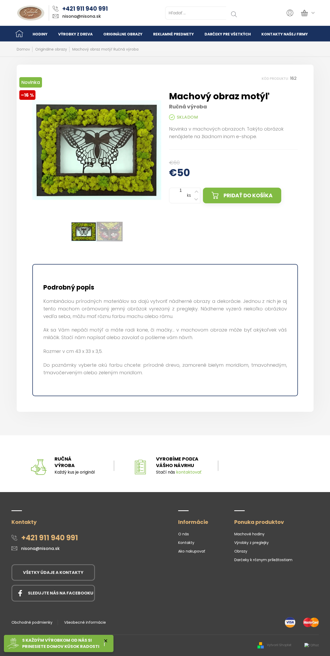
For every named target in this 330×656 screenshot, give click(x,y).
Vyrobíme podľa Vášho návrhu (177, 462)
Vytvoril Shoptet (279, 645)
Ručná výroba (65, 462)
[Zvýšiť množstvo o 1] (196, 191)
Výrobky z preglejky (251, 542)
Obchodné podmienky (31, 622)
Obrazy (240, 551)
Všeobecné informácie (85, 622)
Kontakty (186, 542)
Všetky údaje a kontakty (53, 572)
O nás (183, 534)
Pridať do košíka (248, 195)
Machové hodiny (249, 534)
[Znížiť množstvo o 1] (196, 200)
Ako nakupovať (191, 551)
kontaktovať (188, 472)
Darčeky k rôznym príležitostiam (263, 559)
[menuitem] (40, 33)
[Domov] (19, 33)
